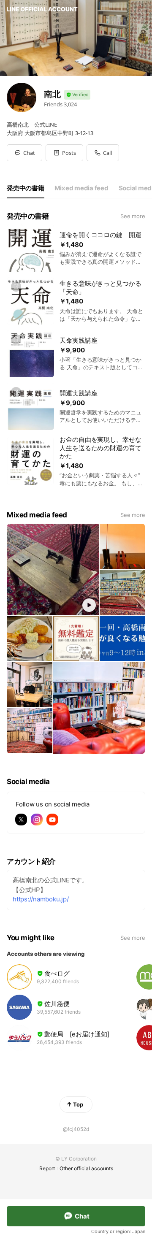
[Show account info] (77, 95)
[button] (64, 152)
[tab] (25, 188)
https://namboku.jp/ (40, 899)
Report (47, 1168)
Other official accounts (86, 1168)
